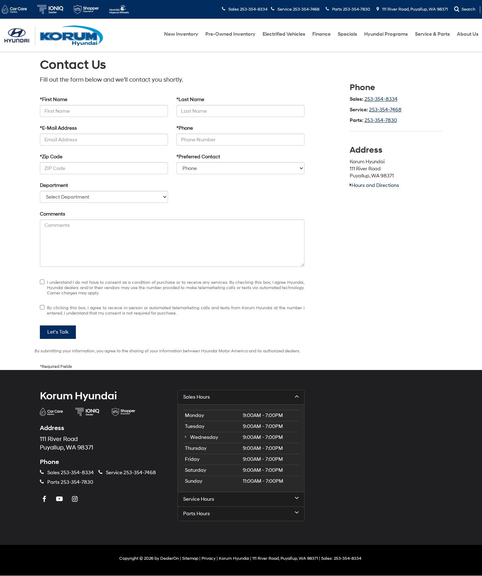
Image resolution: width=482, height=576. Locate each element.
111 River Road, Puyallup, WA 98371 (414, 9)
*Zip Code (51, 157)
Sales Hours (196, 397)
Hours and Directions (375, 185)
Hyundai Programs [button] (386, 34)
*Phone (184, 128)
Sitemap (190, 558)
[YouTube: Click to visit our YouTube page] (60, 499)
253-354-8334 (381, 99)
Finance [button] (321, 34)
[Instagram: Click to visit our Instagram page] (75, 499)
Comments (52, 214)
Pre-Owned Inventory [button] (230, 34)
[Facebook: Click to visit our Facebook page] (45, 499)
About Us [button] (467, 34)
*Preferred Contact (198, 157)
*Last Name (190, 99)
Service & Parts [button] (432, 34)
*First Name (53, 99)
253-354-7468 (385, 110)
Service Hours (198, 499)
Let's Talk (57, 332)
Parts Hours (196, 514)
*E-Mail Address (58, 128)
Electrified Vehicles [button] (284, 34)
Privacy (208, 558)
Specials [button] (347, 34)
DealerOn (169, 558)
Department (54, 185)
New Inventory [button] (181, 34)
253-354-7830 (380, 120)
